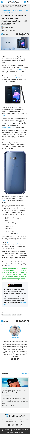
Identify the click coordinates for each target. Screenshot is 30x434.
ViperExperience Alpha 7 (9, 127)
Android (5, 389)
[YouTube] (17, 425)
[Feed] (21, 425)
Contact (26, 419)
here (3, 115)
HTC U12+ (21, 69)
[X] (13, 425)
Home (2, 5)
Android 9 (5, 200)
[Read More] (15, 382)
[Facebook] (9, 425)
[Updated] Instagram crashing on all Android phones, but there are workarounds (13, 393)
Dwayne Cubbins (9, 27)
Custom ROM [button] (17, 10)
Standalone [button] (5, 12)
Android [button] (4, 10)
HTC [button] (23, 10)
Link (17, 224)
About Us (4, 419)
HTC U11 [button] (14, 314)
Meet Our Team (11, 419)
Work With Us (19, 419)
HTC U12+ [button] (19, 314)
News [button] (27, 10)
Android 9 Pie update (22, 78)
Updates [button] (11, 12)
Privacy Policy (9, 421)
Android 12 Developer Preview (15, 243)
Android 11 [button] (10, 10)
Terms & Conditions (19, 421)
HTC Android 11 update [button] (6, 314)
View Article (24, 373)
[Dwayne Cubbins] (15, 330)
